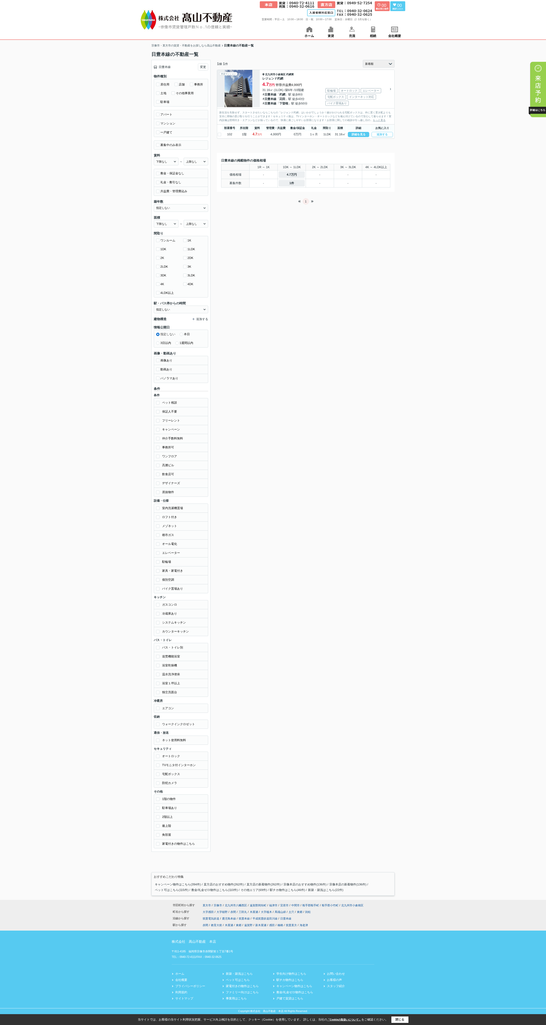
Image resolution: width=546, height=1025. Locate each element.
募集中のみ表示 (170, 145)
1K (189, 240)
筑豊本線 (245, 918)
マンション (167, 123)
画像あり (166, 360)
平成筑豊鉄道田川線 (265, 918)
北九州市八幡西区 (236, 905)
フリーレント (171, 420)
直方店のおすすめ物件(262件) (224, 884)
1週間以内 (186, 343)
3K (189, 266)
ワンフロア (169, 456)
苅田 (282, 99)
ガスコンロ (169, 604)
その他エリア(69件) (254, 890)
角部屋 (166, 834)
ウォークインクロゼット (178, 724)
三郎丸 (243, 912)
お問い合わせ (336, 973)
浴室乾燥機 (169, 665)
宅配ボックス (171, 774)
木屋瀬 (254, 912)
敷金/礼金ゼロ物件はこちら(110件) (214, 890)
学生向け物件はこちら (291, 973)
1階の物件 (169, 799)
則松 (308, 912)
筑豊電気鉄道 (211, 918)
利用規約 (181, 992)
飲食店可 (168, 474)
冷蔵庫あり (169, 613)
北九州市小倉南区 (275, 74)
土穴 (292, 912)
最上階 (166, 825)
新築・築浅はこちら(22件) (325, 890)
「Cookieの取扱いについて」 (344, 1019)
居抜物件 (168, 492)
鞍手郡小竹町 (330, 905)
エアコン (168, 708)
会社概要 (181, 980)
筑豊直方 (291, 925)
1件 (291, 183)
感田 (272, 925)
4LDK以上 (167, 293)
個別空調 (168, 579)
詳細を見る (359, 134)
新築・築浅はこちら (239, 973)
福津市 (273, 905)
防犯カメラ (169, 783)
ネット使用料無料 (174, 740)
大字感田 (209, 912)
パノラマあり (169, 378)
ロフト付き (169, 517)
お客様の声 (334, 980)
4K (162, 284)
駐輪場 (166, 561)
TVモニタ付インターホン (179, 765)
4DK (190, 284)
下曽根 (283, 103)
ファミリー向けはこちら (242, 992)
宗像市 (218, 905)
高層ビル (168, 465)
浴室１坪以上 (171, 683)
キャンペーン (171, 429)
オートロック (171, 756)
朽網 (282, 94)
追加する (382, 134)
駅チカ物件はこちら (289, 980)
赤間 (233, 912)
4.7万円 (292, 174)
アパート (166, 114)
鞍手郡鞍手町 (310, 905)
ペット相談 (169, 402)
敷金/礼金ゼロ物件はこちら (294, 992)
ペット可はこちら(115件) (172, 890)
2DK (190, 258)
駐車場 (164, 102)
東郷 (300, 912)
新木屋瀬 (260, 925)
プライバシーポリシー (190, 986)
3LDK (191, 275)
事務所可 (168, 447)
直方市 (207, 905)
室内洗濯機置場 (172, 508)
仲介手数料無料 (172, 438)
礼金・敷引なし (170, 182)
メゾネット (169, 526)
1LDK (191, 249)
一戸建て (166, 132)
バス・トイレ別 (172, 647)
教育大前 (216, 925)
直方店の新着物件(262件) (264, 884)
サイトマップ (184, 998)
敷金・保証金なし (172, 173)
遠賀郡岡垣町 (258, 905)
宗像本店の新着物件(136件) (347, 884)
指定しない (167, 334)
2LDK (164, 266)
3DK (163, 275)
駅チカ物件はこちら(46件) (287, 890)
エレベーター (171, 552)
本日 (187, 334)
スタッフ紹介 (336, 986)
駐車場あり (169, 808)
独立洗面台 (169, 692)
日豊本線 (270, 94)
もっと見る (379, 120)
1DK (163, 249)
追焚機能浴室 (171, 656)
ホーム (179, 973)
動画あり (166, 369)
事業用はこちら (236, 998)
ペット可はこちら (238, 980)
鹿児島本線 (229, 918)
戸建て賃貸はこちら (289, 998)
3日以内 (165, 343)
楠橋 (280, 925)
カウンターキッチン (175, 631)
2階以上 (167, 817)
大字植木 (267, 912)
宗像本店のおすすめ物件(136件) (305, 884)
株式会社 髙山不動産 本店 (194, 941)
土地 (163, 93)
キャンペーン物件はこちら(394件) (178, 884)
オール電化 (169, 544)
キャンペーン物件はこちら (294, 986)
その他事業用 (185, 93)
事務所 (198, 84)
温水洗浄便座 (171, 674)
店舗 (182, 84)
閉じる (399, 1019)
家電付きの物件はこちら (178, 843)
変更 (203, 67)
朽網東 (290, 74)
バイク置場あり (172, 588)
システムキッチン (174, 622)
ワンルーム (167, 240)
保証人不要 (169, 411)
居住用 (164, 84)
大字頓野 (222, 912)
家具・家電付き (172, 570)
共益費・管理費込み (173, 191)
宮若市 (284, 905)
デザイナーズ (171, 483)
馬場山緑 (281, 912)
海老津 (304, 925)
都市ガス (168, 535)
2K (162, 258)
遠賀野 (248, 925)
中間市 (295, 905)
